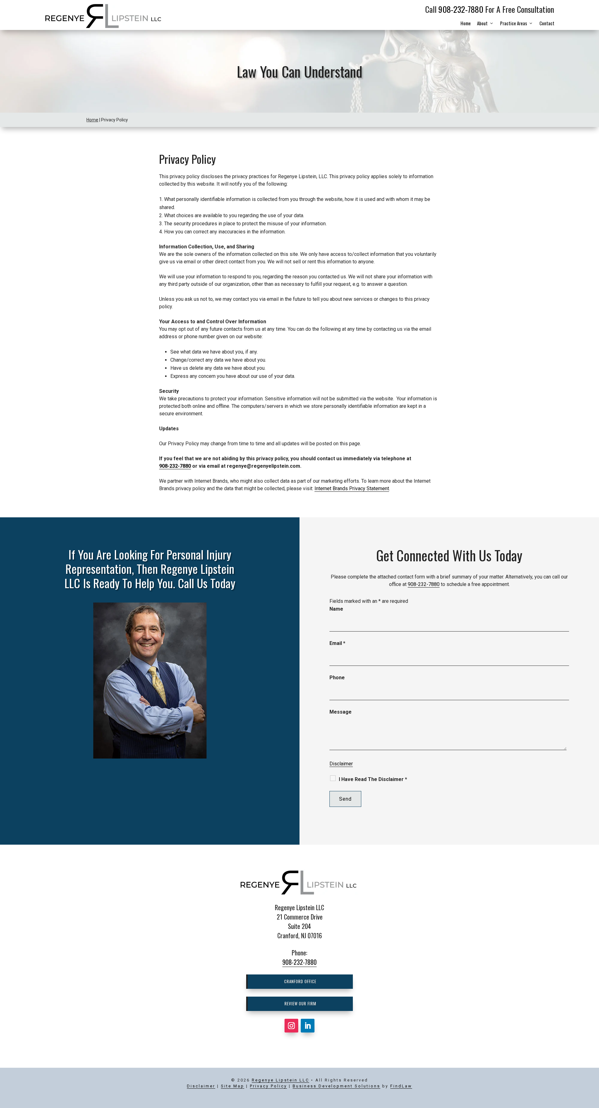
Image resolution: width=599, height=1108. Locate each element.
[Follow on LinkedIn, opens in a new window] (307, 1025)
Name (336, 609)
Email (337, 643)
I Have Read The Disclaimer (373, 779)
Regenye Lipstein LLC (280, 1080)
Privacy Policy (268, 1086)
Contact (546, 23)
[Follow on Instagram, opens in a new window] (291, 1025)
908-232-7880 (460, 9)
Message (340, 712)
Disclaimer (341, 764)
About (482, 23)
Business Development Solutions (336, 1086)
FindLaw (401, 1086)
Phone (337, 678)
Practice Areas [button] (513, 23)
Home (465, 23)
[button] (590, 1060)
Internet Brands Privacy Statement (351, 488)
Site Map (232, 1086)
